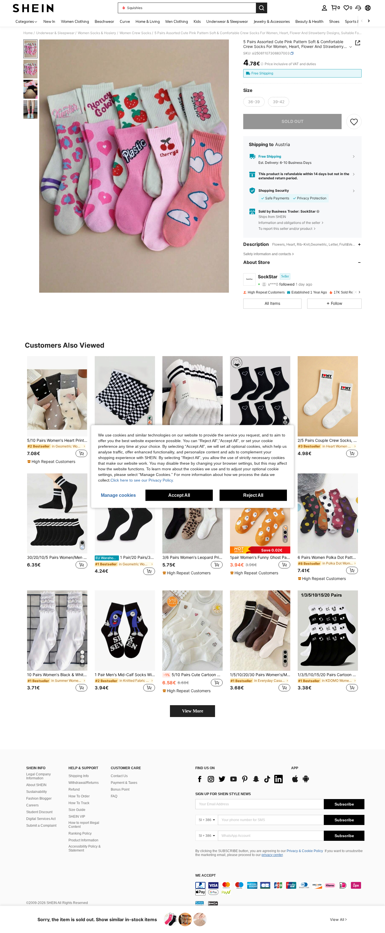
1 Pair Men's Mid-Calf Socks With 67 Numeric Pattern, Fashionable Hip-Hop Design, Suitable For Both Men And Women (125, 674)
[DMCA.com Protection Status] (213, 903)
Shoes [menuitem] (334, 21)
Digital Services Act (41, 819)
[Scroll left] (362, 21)
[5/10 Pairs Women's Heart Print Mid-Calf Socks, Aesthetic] (57, 396)
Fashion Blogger (39, 798)
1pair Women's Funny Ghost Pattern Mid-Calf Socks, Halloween (260, 557)
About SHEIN (36, 785)
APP (294, 768)
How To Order (79, 796)
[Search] (261, 8)
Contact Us (119, 776)
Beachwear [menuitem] (104, 21)
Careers (32, 805)
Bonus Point (120, 789)
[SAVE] (354, 121)
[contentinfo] (279, 888)
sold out (293, 121)
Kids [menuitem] (197, 21)
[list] (240, 779)
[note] (52, 461)
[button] (358, 8)
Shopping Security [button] (273, 191)
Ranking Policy (80, 833)
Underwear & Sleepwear (55, 33)
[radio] (254, 102)
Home (28, 33)
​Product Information (83, 840)
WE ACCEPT (205, 875)
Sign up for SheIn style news (223, 794)
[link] (335, 7)
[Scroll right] (369, 21)
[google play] (306, 782)
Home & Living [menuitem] (148, 21)
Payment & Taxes (124, 783)
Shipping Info (78, 776)
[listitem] (57, 410)
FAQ (114, 796)
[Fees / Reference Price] (262, 64)
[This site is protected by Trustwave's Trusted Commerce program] (199, 903)
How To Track (78, 803)
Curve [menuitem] (125, 21)
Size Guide (76, 810)
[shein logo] (33, 8)
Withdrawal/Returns (83, 783)
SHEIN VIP (76, 817)
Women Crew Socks (135, 33)
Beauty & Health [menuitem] (309, 21)
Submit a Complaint (41, 826)
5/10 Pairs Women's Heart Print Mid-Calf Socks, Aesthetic (57, 440)
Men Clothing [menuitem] (176, 21)
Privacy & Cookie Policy (305, 851)
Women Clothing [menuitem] (75, 21)
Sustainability (36, 792)
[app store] (295, 782)
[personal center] (324, 8)
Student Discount (39, 812)
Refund (74, 789)
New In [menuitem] (49, 21)
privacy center (272, 855)
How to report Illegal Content (83, 825)
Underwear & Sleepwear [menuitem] (227, 21)
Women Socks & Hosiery (97, 33)
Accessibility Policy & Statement (84, 848)
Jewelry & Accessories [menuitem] (272, 21)
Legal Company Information (38, 776)
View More (192, 711)
